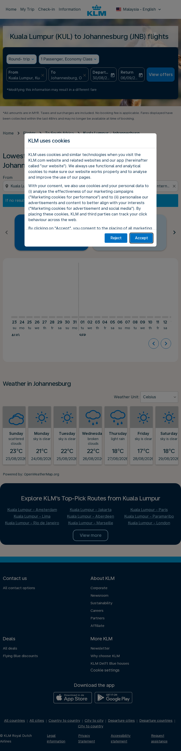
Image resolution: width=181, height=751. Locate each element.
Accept (141, 238)
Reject (116, 238)
